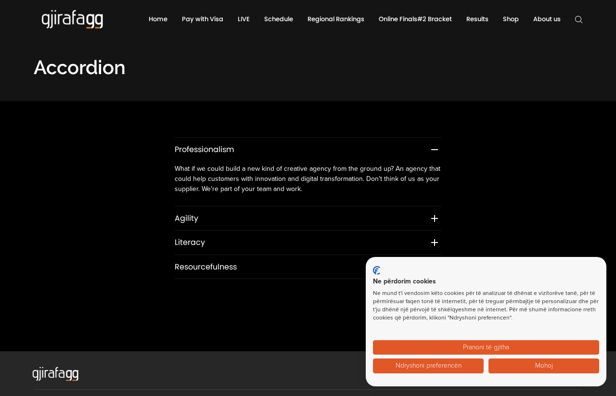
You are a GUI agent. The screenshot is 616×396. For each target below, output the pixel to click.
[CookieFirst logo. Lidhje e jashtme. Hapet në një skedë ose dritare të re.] (376, 270)
